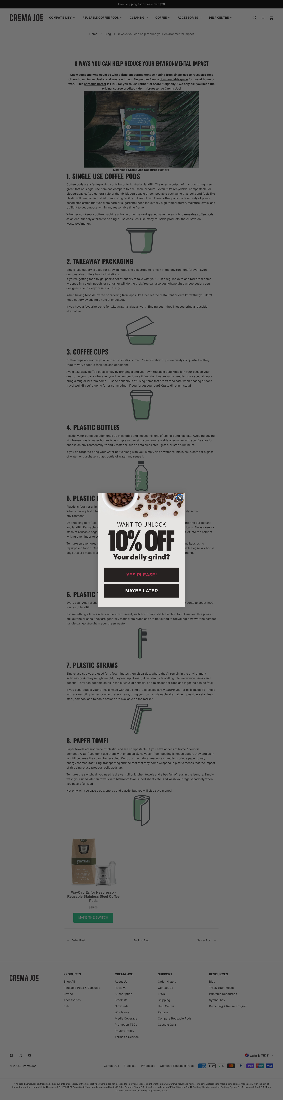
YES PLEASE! (141, 574)
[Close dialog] (180, 497)
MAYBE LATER (141, 590)
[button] (141, 528)
